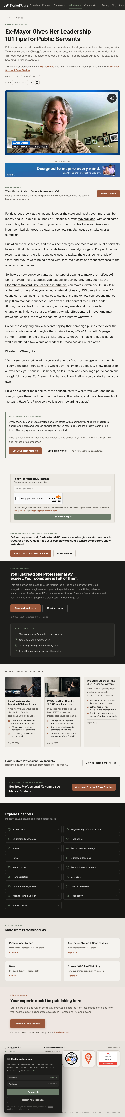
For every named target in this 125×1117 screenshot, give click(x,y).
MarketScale (47, 66)
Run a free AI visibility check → (31, 553)
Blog (113, 5)
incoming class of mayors (27, 290)
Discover (58, 5)
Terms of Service (82, 1112)
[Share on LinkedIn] (37, 82)
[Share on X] (31, 82)
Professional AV (16, 24)
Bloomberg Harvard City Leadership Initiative (36, 285)
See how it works (57, 450)
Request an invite (25, 608)
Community (90, 5)
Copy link (21, 82)
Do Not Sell (96, 1112)
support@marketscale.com (43, 510)
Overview (35, 5)
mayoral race (86, 219)
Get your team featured (25, 450)
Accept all (33, 1092)
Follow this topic (63, 516)
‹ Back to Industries (14, 18)
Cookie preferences (112, 1112)
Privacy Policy (67, 1112)
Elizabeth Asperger (98, 331)
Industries (74, 5)
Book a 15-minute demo (28, 1023)
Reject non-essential (33, 1100)
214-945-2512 (21, 510)
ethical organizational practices (76, 306)
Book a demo (108, 193)
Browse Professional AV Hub (101, 762)
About (57, 1052)
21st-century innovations (88, 311)
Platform (46, 5)
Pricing (105, 5)
